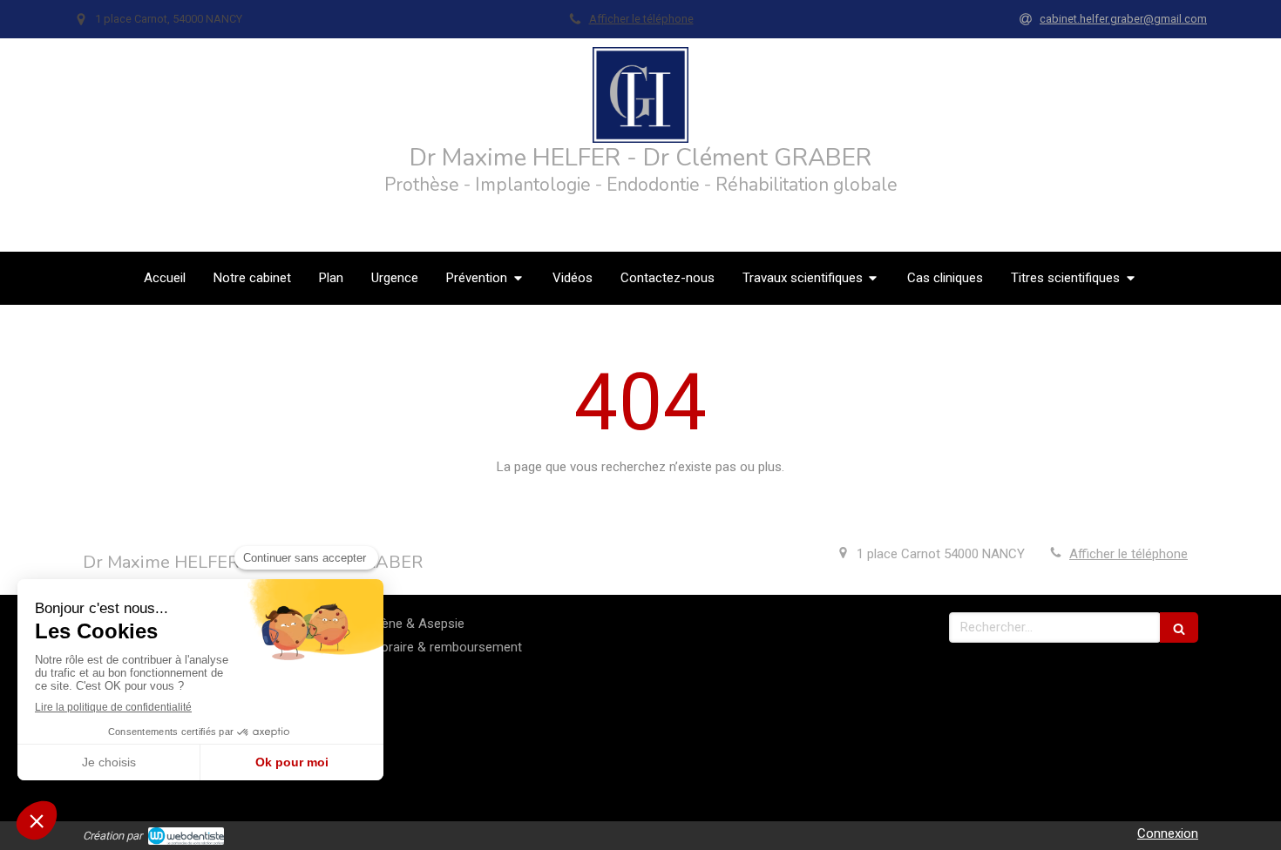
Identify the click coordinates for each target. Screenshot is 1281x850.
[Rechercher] (1179, 627)
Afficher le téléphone (641, 18)
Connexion (1167, 833)
